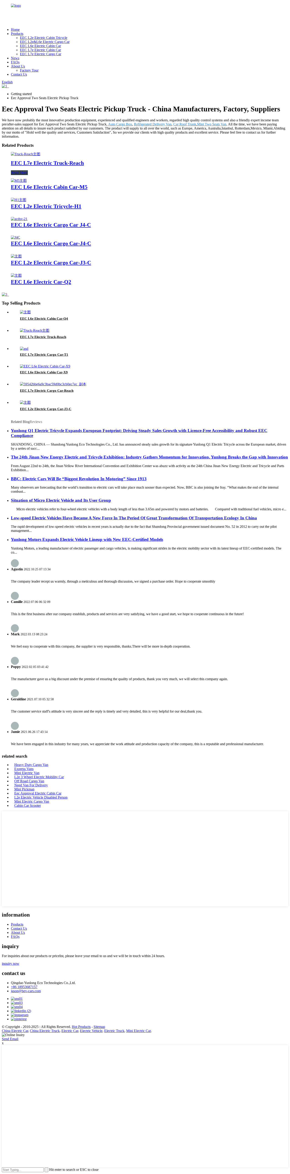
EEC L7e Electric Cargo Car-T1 (44, 354)
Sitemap (99, 1027)
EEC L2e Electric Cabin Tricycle (43, 38)
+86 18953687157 (24, 987)
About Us (18, 66)
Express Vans (24, 769)
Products (17, 34)
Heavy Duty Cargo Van (31, 765)
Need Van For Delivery (31, 785)
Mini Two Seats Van (211, 124)
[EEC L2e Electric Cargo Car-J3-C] (16, 256)
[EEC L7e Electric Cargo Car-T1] (24, 349)
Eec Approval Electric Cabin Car (37, 793)
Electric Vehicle (91, 1031)
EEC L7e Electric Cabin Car (40, 50)
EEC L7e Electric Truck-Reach (47, 163)
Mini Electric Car (138, 1031)
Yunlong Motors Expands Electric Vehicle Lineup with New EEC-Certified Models (87, 539)
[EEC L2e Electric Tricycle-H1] (18, 200)
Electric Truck (114, 1031)
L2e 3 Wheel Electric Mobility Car (39, 777)
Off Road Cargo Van (29, 781)
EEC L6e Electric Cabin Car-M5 (49, 187)
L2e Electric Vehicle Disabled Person (41, 797)
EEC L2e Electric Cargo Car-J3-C (51, 263)
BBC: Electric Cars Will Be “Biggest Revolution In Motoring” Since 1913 (79, 478)
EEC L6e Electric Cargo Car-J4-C (51, 243)
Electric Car (69, 1031)
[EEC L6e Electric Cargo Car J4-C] (19, 219)
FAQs (15, 62)
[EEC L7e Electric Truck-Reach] (25, 154)
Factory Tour (29, 70)
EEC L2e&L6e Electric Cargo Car (45, 42)
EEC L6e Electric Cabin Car (40, 46)
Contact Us (19, 74)
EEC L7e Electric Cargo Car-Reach (46, 390)
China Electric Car (15, 1031)
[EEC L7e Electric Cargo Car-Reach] (53, 384)
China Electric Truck (45, 1031)
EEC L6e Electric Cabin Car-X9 (44, 372)
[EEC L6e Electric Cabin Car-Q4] (25, 312)
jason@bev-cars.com (26, 991)
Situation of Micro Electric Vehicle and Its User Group (61, 500)
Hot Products (81, 1027)
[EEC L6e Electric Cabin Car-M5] (19, 180)
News (15, 58)
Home (15, 29)
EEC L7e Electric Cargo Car (40, 54)
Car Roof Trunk (184, 124)
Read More (19, 173)
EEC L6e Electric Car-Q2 (41, 282)
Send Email (10, 1039)
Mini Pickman (24, 789)
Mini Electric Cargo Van (31, 801)
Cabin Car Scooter (27, 805)
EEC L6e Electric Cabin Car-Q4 (44, 318)
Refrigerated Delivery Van (153, 124)
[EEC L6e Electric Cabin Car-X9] (45, 366)
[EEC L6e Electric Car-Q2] (16, 275)
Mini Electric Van (26, 773)
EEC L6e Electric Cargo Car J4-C (51, 225)
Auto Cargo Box (120, 124)
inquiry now (10, 963)
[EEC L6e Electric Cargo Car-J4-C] (15, 237)
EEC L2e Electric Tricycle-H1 (46, 206)
